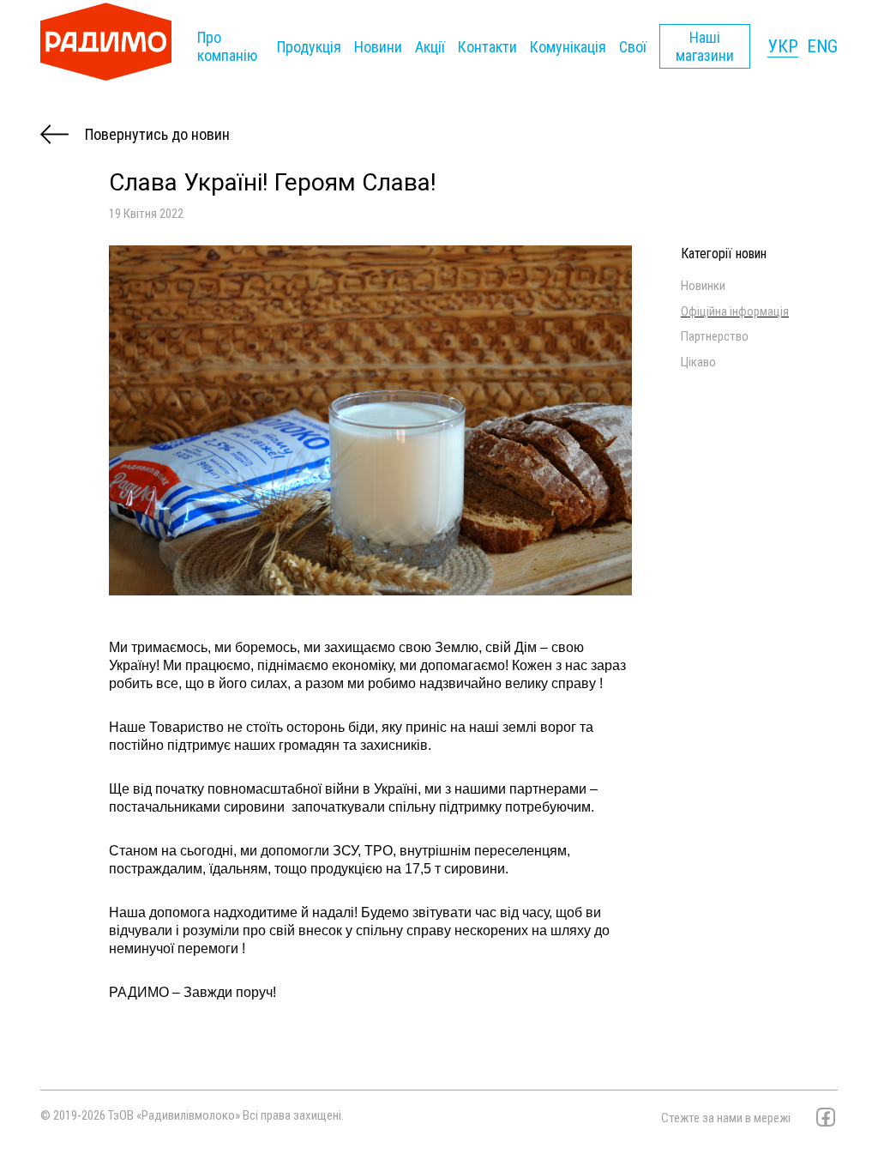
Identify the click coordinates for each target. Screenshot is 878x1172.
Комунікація (568, 47)
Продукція (309, 47)
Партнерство (715, 336)
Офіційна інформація (735, 312)
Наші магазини (705, 46)
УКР (782, 46)
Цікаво (698, 362)
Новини (378, 47)
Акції (430, 47)
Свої (632, 47)
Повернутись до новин (155, 134)
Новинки (703, 286)
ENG (822, 46)
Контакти (487, 47)
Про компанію (227, 46)
